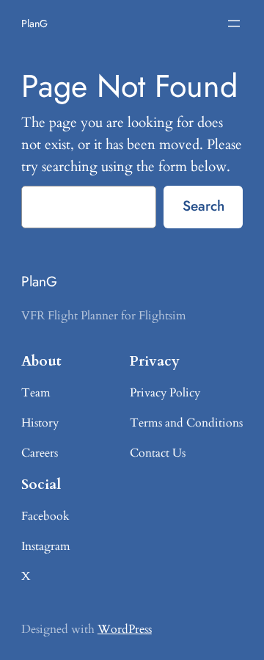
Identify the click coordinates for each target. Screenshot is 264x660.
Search (203, 205)
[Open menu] (234, 23)
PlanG (34, 23)
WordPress (125, 629)
